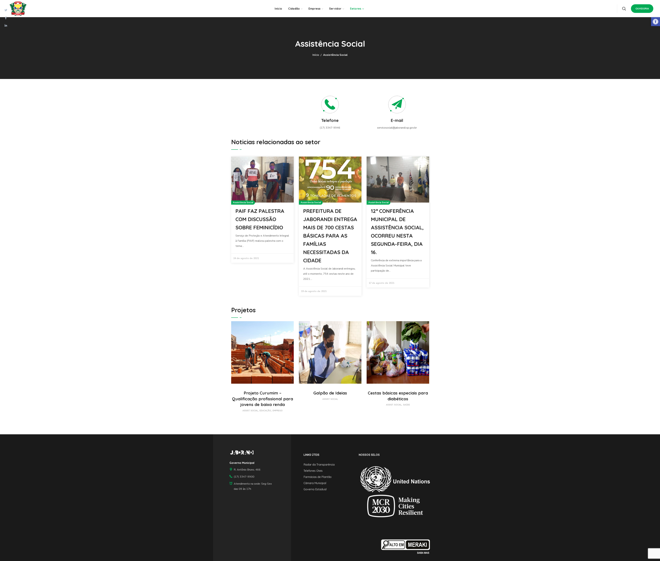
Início (315, 55)
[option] (262, 218)
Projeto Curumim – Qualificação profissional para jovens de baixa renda (262, 398)
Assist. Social (250, 410)
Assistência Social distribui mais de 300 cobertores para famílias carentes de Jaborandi (261, 227)
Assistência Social (243, 202)
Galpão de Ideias (330, 393)
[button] (624, 8)
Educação (265, 410)
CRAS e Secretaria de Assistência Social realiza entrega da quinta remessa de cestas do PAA (397, 227)
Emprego (278, 410)
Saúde (406, 404)
